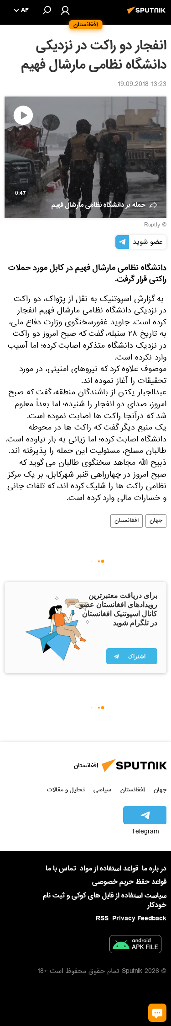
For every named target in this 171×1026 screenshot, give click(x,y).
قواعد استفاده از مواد (109, 868)
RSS (102, 918)
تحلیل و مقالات (66, 789)
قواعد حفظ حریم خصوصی (129, 882)
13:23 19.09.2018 (142, 85)
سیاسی (102, 789)
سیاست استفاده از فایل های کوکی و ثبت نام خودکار (104, 900)
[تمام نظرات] (157, 1013)
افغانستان (126, 521)
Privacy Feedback (139, 918)
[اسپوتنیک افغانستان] (148, 15)
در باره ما (154, 868)
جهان (156, 521)
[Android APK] (135, 946)
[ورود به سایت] (65, 10)
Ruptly (152, 225)
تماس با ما (61, 869)
